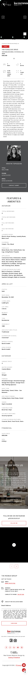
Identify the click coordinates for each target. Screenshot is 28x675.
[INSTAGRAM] (10, 647)
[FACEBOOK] (6, 647)
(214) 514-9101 (6, 175)
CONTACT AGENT (14, 185)
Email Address (6, 605)
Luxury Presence (14, 657)
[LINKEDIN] (14, 647)
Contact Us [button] (14, 499)
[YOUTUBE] (17, 647)
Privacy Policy (19, 618)
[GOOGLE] (21, 647)
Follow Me (14, 523)
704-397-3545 (20, 594)
